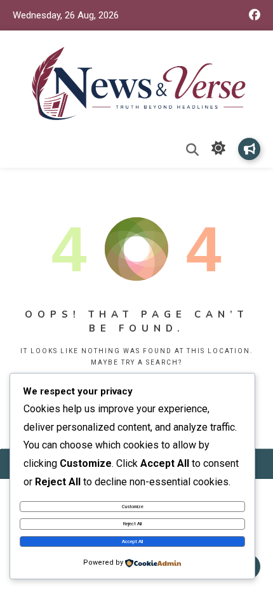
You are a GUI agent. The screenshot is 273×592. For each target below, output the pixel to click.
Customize (132, 506)
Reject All (132, 524)
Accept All (132, 541)
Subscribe (249, 149)
